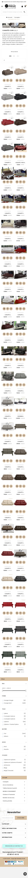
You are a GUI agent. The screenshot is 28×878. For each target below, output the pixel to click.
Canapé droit (15, 703)
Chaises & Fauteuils (9, 794)
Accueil (4, 777)
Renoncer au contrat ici (14, 846)
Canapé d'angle (15, 700)
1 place (15, 713)
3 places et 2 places (15, 759)
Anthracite (15, 765)
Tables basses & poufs (10, 788)
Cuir (15, 733)
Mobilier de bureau (8, 797)
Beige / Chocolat (15, 770)
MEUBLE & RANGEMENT (9, 791)
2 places (15, 721)
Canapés (5, 782)
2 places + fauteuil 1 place (15, 724)
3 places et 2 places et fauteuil (15, 762)
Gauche (15, 749)
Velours (15, 736)
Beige (15, 768)
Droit (15, 746)
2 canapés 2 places (15, 716)
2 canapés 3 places (15, 719)
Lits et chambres (8, 785)
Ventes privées (7, 801)
